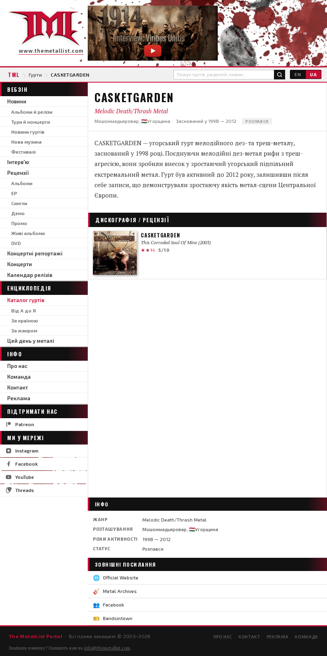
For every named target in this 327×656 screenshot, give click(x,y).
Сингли (19, 203)
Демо (18, 213)
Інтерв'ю (18, 162)
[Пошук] (279, 74)
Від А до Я (23, 310)
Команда (19, 376)
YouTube (24, 477)
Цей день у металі (30, 341)
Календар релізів (29, 275)
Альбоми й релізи (31, 112)
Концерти (19, 264)
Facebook (26, 463)
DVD (16, 243)
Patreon (24, 424)
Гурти (35, 74)
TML (14, 75)
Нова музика (26, 141)
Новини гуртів (27, 131)
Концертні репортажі (35, 253)
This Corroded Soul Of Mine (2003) (176, 242)
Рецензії (18, 173)
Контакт (17, 387)
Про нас (17, 366)
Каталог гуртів (25, 300)
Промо (19, 223)
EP (14, 193)
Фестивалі (23, 151)
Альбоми (21, 183)
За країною (24, 320)
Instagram (26, 450)
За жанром (24, 330)
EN (297, 74)
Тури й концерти (30, 121)
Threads (24, 490)
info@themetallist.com (107, 648)
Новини (16, 101)
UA (313, 74)
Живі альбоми (28, 233)
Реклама (18, 398)
